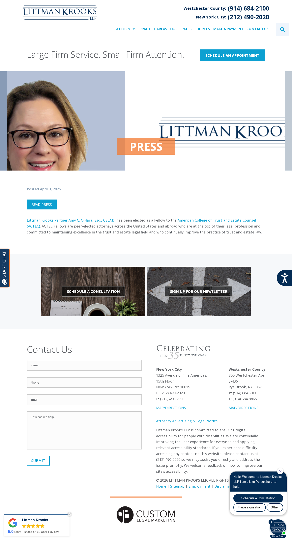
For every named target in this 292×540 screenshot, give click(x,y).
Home (161, 486)
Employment (199, 486)
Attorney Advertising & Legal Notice (187, 420)
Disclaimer (223, 486)
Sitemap (177, 486)
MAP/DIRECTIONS (171, 407)
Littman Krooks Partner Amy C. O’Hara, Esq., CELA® (70, 220)
